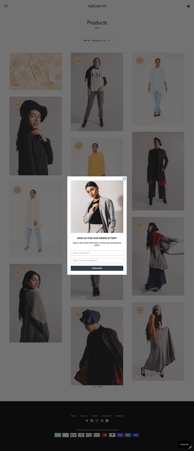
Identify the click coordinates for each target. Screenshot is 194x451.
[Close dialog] (124, 178)
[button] (97, 206)
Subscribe (97, 268)
